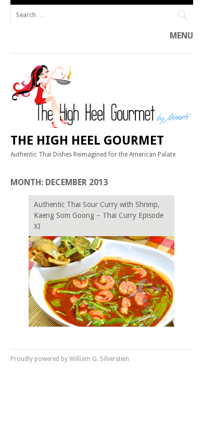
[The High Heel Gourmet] (101, 125)
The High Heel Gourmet (87, 140)
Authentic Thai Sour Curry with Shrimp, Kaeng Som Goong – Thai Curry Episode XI (98, 215)
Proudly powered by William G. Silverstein (69, 359)
